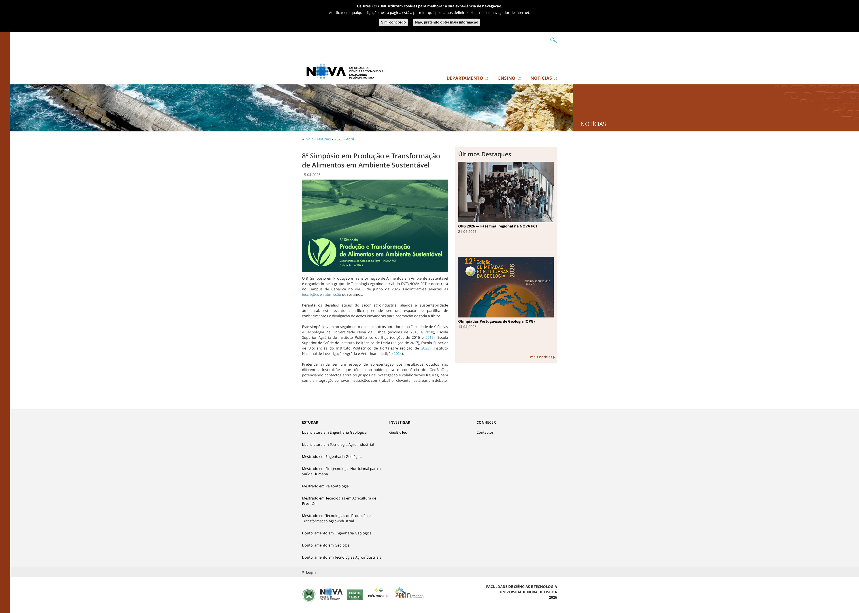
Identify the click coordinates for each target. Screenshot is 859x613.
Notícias (541, 78)
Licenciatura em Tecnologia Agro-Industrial (338, 444)
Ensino (506, 78)
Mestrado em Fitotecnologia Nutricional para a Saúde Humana (341, 471)
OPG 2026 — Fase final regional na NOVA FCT (497, 226)
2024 (398, 353)
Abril (350, 139)
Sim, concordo (393, 22)
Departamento (465, 78)
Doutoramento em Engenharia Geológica (337, 533)
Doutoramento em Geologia (326, 545)
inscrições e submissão (321, 294)
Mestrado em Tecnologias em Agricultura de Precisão (339, 501)
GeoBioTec (398, 432)
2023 (425, 348)
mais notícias (541, 356)
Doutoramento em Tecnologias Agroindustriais (341, 557)
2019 (429, 337)
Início (309, 139)
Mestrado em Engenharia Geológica (332, 456)
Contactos (485, 432)
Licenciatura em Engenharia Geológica (334, 432)
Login (311, 572)
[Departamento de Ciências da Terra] (346, 71)
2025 (338, 139)
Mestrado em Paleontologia (325, 486)
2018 (429, 332)
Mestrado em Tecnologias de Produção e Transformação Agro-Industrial (336, 518)
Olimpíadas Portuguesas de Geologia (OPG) (496, 321)
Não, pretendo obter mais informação (446, 22)
